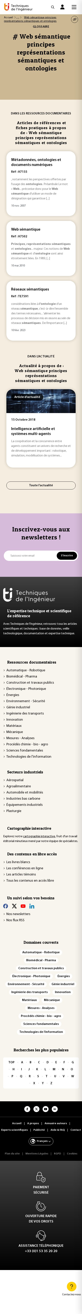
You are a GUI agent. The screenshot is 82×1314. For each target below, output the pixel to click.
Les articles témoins (21, 874)
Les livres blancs (18, 862)
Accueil (8, 17)
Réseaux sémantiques (30, 289)
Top (11, 1062)
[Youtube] (23, 906)
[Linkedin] (31, 906)
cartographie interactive (39, 836)
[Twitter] (14, 906)
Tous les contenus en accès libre (30, 881)
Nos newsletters (18, 914)
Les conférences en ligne (24, 868)
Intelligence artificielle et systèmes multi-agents (33, 431)
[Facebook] (5, 906)
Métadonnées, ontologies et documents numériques (36, 162)
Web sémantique (25, 230)
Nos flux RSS (15, 920)
